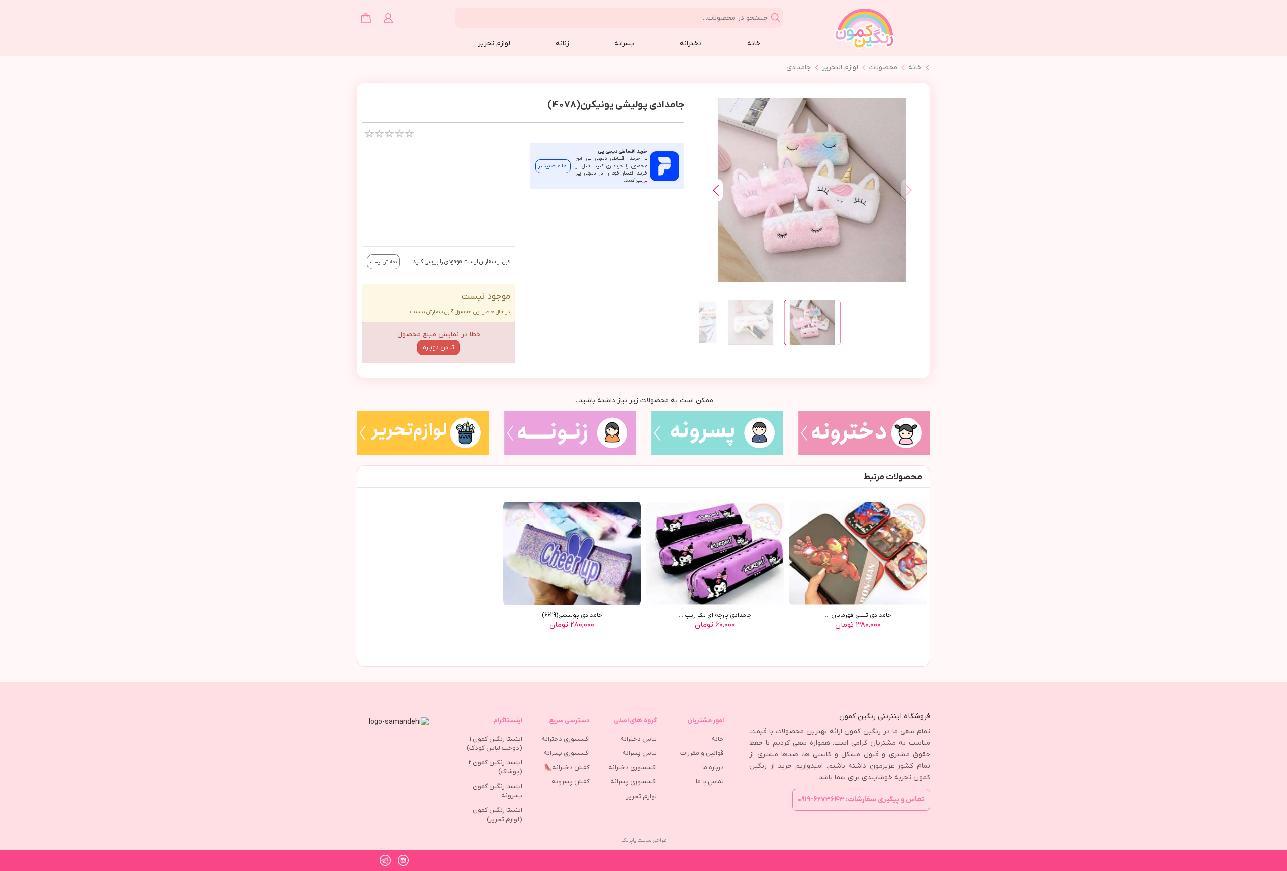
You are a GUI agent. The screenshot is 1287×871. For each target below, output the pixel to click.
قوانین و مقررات (702, 753)
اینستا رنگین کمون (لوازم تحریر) (497, 815)
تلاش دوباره (438, 347)
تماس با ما (710, 781)
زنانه (562, 43)
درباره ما (713, 767)
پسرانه (624, 43)
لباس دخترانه (638, 739)
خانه (753, 43)
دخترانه (691, 43)
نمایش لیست (383, 261)
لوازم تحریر (494, 43)
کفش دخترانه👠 (567, 767)
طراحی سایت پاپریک (643, 840)
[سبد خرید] (366, 18)
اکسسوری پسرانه (633, 781)
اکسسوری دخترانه (632, 767)
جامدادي (798, 67)
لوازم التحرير (840, 67)
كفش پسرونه (570, 781)
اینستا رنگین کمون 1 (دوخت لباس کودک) (494, 744)
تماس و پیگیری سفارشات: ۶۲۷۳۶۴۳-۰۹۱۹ (861, 799)
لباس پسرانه (639, 753)
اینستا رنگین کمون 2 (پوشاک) (495, 767)
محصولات (883, 67)
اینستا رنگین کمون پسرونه (497, 791)
